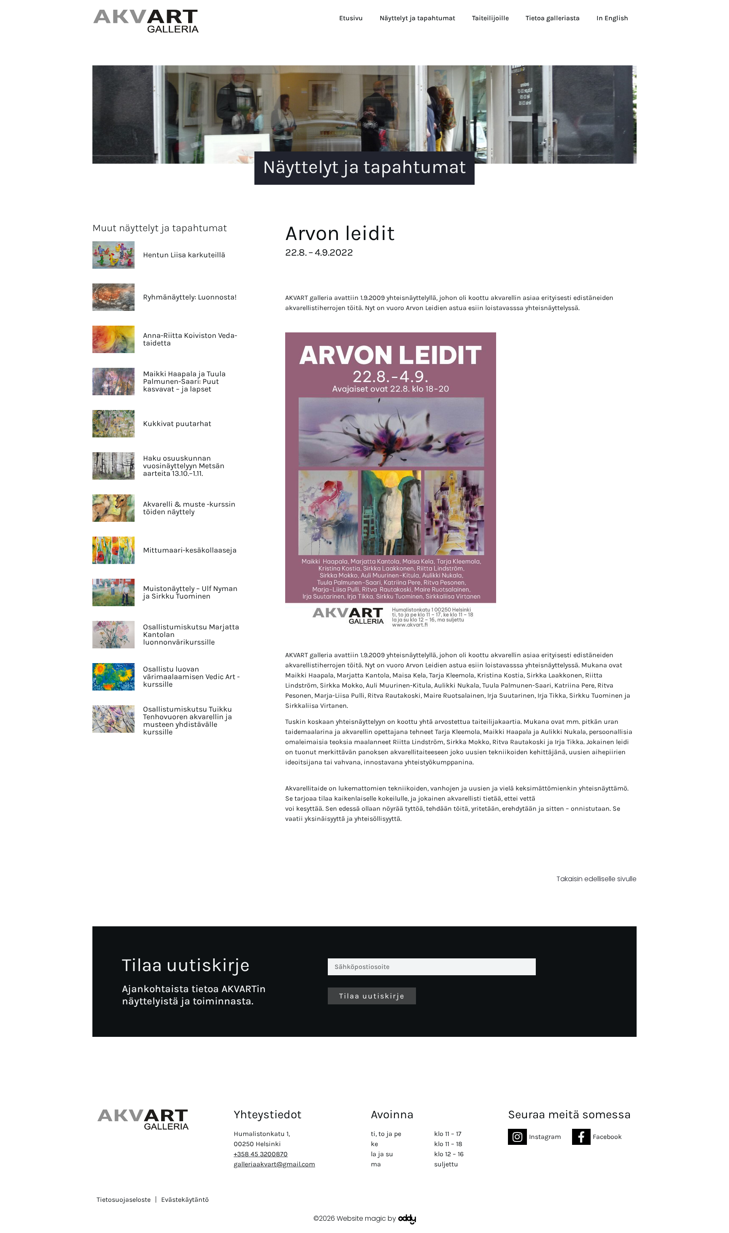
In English (612, 18)
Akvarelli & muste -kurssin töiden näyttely (189, 507)
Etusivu (351, 18)
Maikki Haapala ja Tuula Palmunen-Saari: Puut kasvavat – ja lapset (184, 381)
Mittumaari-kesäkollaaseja (190, 550)
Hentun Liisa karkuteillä (184, 254)
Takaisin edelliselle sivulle (596, 879)
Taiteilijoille (490, 18)
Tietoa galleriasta (553, 18)
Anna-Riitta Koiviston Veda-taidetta (190, 339)
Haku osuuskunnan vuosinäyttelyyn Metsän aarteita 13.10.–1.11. (183, 465)
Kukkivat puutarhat (177, 423)
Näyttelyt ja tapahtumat (417, 18)
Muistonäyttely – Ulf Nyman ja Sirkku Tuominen (190, 592)
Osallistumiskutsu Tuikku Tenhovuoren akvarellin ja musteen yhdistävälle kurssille (187, 720)
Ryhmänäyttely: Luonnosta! (190, 297)
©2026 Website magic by (354, 1218)
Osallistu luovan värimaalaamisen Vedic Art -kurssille (191, 676)
